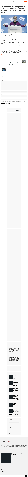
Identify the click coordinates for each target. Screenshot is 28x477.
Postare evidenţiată (5, 452)
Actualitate (12, 4)
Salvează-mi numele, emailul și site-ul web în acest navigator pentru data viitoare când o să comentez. (13, 101)
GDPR (1, 469)
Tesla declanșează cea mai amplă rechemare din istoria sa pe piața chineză (16, 376)
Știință (9, 433)
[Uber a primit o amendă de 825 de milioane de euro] (11, 405)
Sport (9, 386)
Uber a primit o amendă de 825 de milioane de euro (15, 404)
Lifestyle (10, 427)
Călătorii (10, 424)
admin (3, 4)
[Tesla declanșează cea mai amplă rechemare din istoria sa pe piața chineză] (11, 377)
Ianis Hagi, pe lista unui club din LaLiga (14, 69)
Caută (9, 109)
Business (14, 378)
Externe (10, 426)
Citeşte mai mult (3, 54)
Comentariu (2, 80)
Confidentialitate (3, 471)
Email (1, 94)
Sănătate (10, 430)
